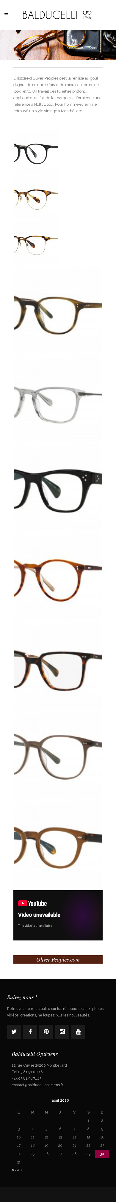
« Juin (17, 1170)
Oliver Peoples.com (58, 959)
